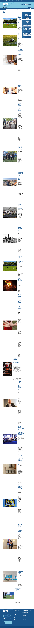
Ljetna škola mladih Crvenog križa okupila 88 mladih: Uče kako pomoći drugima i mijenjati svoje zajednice (20, 302)
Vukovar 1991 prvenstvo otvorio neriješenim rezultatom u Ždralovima (20, 19)
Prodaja (22, 0)
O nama (15, 612)
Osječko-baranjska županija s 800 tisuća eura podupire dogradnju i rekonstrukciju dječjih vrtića (21, 430)
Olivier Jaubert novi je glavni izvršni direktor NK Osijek (19, 385)
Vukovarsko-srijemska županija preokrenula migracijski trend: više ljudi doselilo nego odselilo (20, 174)
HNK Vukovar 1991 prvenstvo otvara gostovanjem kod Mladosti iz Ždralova (20, 260)
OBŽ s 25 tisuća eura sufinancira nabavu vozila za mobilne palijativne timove (20, 527)
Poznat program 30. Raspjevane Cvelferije (20, 206)
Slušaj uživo (27, 4)
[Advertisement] (12, 76)
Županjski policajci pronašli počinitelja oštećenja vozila (20, 488)
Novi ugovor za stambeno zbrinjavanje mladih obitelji (20, 570)
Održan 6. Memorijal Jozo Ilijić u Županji (20, 148)
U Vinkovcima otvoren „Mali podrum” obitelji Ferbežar (20, 83)
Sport (18, 233)
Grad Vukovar (25, 612)
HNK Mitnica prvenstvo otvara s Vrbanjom (18, 590)
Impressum (15, 619)
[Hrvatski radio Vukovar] (5, 4)
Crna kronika (19, 492)
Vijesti (18, 151)
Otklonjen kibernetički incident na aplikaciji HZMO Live (21, 9)
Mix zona (19, 209)
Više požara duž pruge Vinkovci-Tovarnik (20, 281)
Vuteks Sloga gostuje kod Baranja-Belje (20, 36)
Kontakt (18, 0)
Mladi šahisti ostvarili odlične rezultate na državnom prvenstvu (20, 228)
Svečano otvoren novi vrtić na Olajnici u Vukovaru (20, 107)
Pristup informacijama (17, 616)
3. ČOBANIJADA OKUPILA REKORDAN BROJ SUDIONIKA (17, 360)
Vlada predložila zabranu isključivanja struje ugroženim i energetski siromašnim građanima (20, 459)
